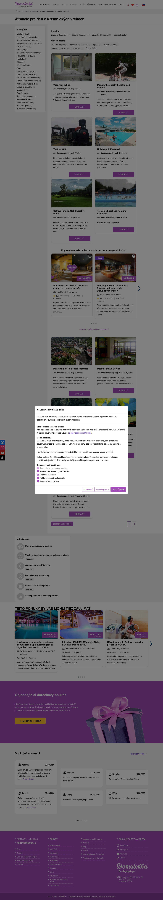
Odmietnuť (88, 489)
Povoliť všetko (118, 489)
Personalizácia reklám (49, 481)
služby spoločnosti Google (80, 432)
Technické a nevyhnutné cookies (53, 468)
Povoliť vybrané (102, 489)
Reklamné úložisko (48, 474)
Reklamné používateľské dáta (52, 478)
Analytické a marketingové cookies (54, 471)
